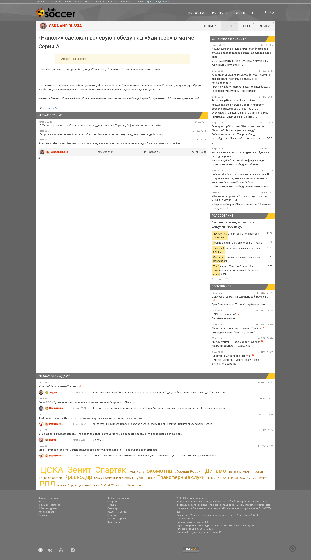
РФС (139, 472)
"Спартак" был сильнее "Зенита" (231, 355)
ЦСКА (52, 470)
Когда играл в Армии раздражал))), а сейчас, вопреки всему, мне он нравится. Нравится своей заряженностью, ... (154, 424)
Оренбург (252, 478)
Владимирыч (56, 408)
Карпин (247, 471)
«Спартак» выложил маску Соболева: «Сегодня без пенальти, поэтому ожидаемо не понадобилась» (100, 134)
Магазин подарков (117, 518)
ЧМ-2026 (108, 485)
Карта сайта (113, 522)
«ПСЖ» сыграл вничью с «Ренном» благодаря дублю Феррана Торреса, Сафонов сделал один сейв (99, 125)
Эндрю (53, 392)
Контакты (43, 515)
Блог (231, 24)
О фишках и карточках (49, 505)
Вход (271, 12)
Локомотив (157, 470)
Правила (40, 1)
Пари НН (61, 485)
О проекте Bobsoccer (49, 498)
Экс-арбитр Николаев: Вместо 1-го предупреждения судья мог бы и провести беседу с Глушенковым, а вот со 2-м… (110, 143)
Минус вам (98, 439)
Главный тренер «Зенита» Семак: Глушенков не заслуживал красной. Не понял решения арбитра (97, 449)
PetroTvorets (56, 424)
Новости (196, 13)
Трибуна (111, 505)
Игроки (139, 1)
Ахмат (262, 478)
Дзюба (217, 478)
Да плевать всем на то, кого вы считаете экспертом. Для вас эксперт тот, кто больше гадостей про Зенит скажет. (155, 455)
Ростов (258, 471)
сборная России (189, 471)
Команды (126, 1)
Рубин (132, 472)
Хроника (210, 26)
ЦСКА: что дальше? (224, 314)
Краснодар (78, 477)
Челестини (134, 485)
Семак (98, 478)
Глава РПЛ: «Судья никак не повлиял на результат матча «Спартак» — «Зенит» (86, 402)
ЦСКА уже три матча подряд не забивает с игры (241, 296)
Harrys (52, 439)
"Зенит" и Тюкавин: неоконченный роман (237, 328)
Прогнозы (219, 13)
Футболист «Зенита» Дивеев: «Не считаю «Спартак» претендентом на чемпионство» (90, 418)
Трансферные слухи (181, 477)
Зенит (79, 470)
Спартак (110, 470)
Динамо (215, 471)
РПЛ (47, 483)
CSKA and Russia (59, 152)
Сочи (242, 478)
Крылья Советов (50, 478)
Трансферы (55, 1)
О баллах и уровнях (48, 508)
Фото (248, 24)
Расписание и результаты (78, 1)
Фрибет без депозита (158, 1)
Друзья (267, 24)
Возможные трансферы (118, 478)
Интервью (112, 501)
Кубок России (145, 478)
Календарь (112, 508)
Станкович (120, 486)
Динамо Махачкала (89, 485)
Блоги (239, 13)
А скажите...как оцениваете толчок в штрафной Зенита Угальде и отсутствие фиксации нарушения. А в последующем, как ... (160, 408)
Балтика (230, 477)
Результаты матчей (117, 512)
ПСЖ (210, 478)
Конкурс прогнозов (106, 1)
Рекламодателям (47, 512)
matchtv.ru (48, 108)
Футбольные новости (118, 498)
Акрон (71, 485)
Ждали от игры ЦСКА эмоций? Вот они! (236, 342)
